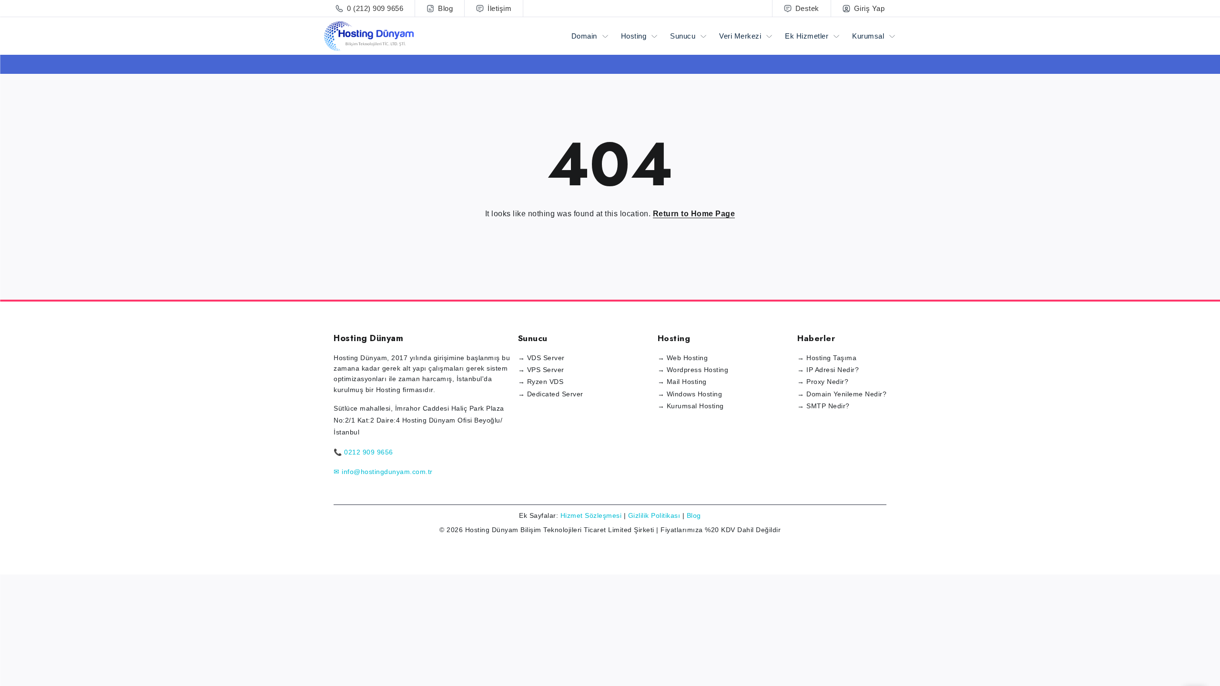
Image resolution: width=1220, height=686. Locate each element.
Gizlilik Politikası (654, 515)
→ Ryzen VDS (541, 381)
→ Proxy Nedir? (822, 381)
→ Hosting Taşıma (826, 358)
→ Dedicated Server (550, 394)
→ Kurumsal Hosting (691, 406)
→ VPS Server (541, 369)
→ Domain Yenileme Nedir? (841, 394)
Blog (694, 515)
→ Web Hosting (683, 358)
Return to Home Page (694, 214)
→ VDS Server (541, 358)
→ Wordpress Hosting (693, 369)
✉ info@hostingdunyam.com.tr (383, 471)
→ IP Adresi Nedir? (828, 369)
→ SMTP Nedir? (823, 406)
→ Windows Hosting (690, 394)
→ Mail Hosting (682, 381)
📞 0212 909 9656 (363, 452)
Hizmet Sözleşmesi (591, 515)
